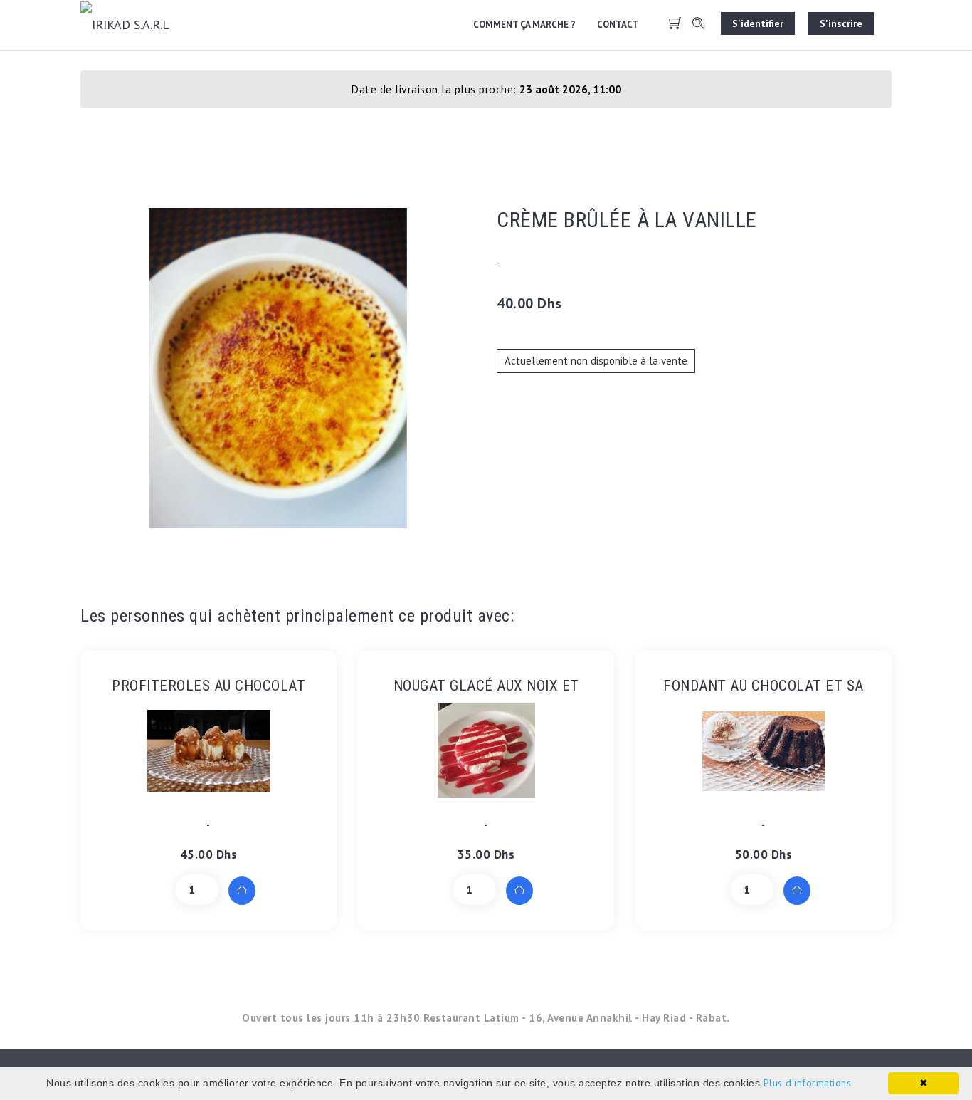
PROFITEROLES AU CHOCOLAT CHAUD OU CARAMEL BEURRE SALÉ (208, 686)
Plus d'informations (808, 1083)
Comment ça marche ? (524, 25)
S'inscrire (841, 23)
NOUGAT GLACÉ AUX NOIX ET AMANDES (486, 686)
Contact (617, 25)
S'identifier (757, 23)
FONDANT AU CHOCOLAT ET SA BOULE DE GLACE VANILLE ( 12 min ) (763, 686)
